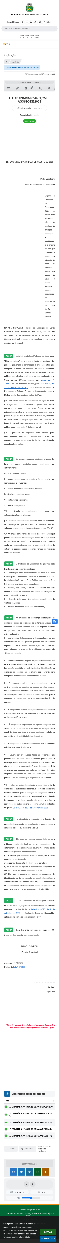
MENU (7, 44)
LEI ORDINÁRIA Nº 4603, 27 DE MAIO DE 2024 (29, 1122)
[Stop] (33, 1184)
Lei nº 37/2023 (19, 967)
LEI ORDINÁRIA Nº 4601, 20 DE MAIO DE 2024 (29, 1129)
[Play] (26, 1184)
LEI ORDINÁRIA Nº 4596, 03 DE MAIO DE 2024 (29, 1136)
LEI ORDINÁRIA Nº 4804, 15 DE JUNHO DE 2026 (30, 1107)
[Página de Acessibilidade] (48, 22)
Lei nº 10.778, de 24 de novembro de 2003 (30, 808)
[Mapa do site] (44, 22)
